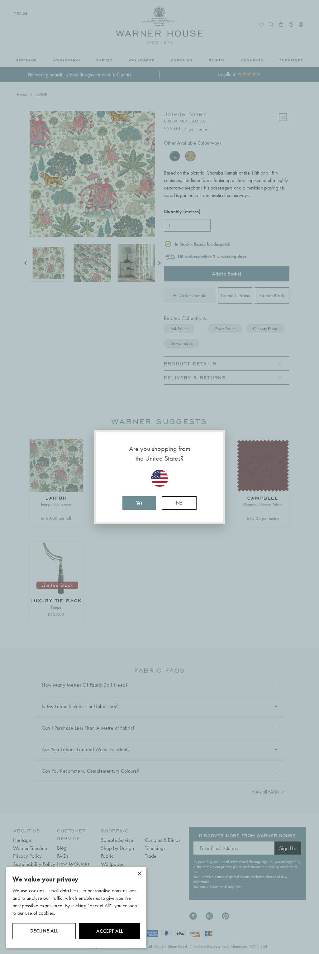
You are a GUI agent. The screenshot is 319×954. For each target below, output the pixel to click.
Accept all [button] (109, 931)
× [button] (139, 873)
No (179, 503)
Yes (139, 503)
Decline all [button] (44, 931)
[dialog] (76, 907)
